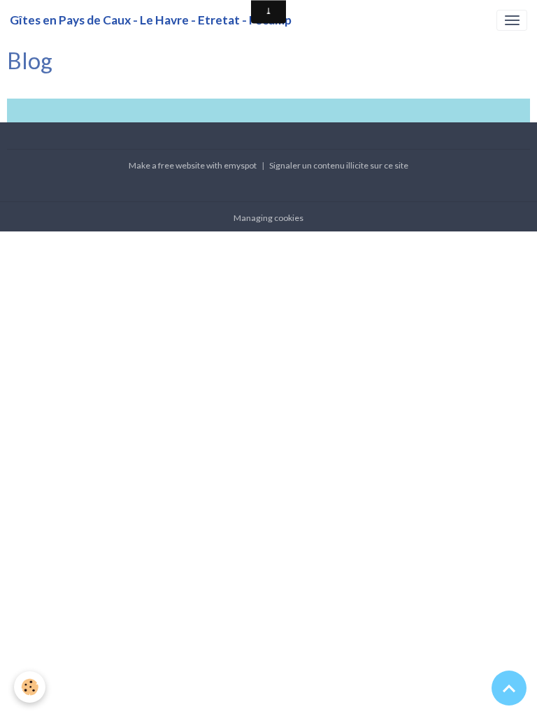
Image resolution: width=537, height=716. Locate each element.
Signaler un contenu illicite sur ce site (338, 165)
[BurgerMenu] (511, 20)
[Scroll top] (509, 688)
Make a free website (167, 165)
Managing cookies (268, 218)
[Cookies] (29, 687)
